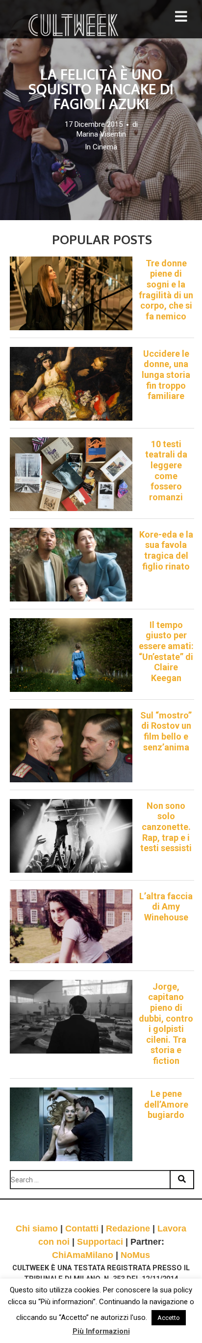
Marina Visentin (101, 134)
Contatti (82, 1228)
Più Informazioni (101, 1331)
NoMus (135, 1255)
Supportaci (100, 1242)
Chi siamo (37, 1228)
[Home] (74, 25)
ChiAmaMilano (82, 1255)
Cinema (105, 147)
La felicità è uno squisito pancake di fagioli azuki (101, 89)
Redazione (128, 1228)
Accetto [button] (168, 1317)
